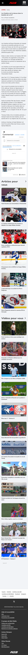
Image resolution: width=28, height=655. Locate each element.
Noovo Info (4, 634)
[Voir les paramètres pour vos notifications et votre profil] (4, 131)
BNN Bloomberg (5, 646)
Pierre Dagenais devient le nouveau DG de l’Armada (13, 311)
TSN (2, 643)
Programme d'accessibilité (7, 617)
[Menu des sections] (2, 2)
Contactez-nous (5, 616)
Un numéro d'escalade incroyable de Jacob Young (13, 457)
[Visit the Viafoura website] (22, 174)
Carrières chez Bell (16, 591)
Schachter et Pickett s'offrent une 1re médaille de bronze (11, 358)
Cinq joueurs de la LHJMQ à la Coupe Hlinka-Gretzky (13, 267)
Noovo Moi (4, 636)
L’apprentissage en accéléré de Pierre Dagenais (11, 289)
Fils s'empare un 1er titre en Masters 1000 (13, 378)
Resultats (24, 4)
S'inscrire (22, 134)
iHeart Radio (4, 637)
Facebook (17, 594)
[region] (14, 155)
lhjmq (8, 10)
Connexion (17, 134)
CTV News (4, 645)
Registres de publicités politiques (9, 628)
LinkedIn (11, 596)
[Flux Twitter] (14, 601)
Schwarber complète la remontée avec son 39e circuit (13, 478)
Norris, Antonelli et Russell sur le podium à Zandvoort (13, 398)
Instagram (23, 594)
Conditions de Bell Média (8, 594)
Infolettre (9, 591)
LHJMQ (3, 10)
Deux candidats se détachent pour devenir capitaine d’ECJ (13, 246)
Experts (4, 591)
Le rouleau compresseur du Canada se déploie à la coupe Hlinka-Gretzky (12, 224)
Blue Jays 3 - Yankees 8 (7, 418)
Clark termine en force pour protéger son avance (12, 338)
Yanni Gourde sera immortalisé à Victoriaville (13, 203)
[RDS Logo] (13, 3)
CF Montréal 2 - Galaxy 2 (8, 559)
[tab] (7, 146)
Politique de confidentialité (7, 623)
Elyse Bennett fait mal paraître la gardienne (13, 437)
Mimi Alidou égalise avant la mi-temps (12, 519)
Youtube (4, 596)
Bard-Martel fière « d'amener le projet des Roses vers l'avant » (13, 539)
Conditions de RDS (6, 625)
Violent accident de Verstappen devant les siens (13, 499)
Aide (2, 614)
